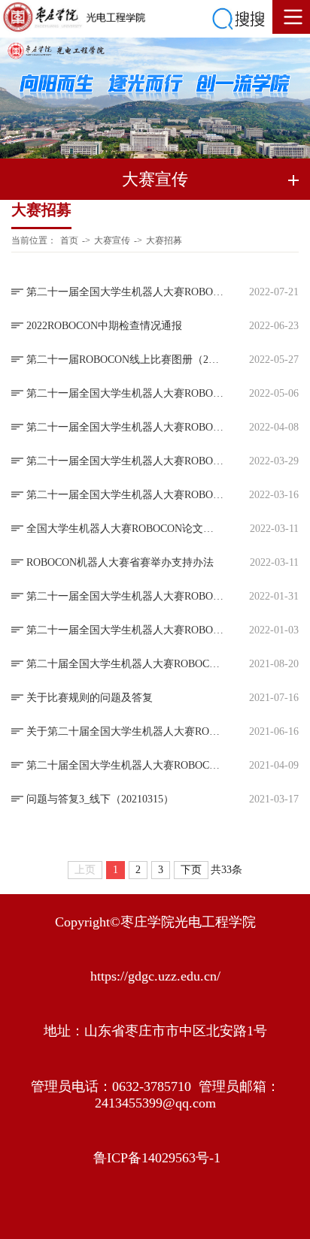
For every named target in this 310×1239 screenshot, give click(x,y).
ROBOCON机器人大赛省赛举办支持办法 (120, 562)
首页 (69, 240)
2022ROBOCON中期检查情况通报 (104, 325)
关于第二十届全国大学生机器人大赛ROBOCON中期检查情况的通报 (124, 731)
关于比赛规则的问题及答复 (89, 697)
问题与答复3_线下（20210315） (100, 799)
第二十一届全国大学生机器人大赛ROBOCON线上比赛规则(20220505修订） (124, 393)
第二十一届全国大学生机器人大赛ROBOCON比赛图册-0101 (124, 630)
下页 (191, 869)
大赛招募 (164, 240)
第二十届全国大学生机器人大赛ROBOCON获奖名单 (124, 663)
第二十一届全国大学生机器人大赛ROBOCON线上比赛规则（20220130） (124, 596)
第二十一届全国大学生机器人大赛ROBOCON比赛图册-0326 (124, 461)
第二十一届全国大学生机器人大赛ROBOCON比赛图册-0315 (124, 494)
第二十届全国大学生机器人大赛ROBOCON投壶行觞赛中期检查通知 (124, 765)
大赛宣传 (112, 240)
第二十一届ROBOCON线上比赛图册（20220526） (124, 359)
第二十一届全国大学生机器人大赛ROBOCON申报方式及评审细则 (124, 292)
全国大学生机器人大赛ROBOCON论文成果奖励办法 (124, 528)
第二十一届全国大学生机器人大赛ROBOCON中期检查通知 (124, 427)
